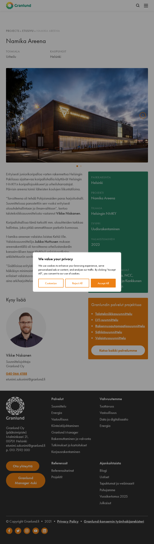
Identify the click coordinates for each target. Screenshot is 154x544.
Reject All (77, 283)
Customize (51, 283)
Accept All (103, 283)
